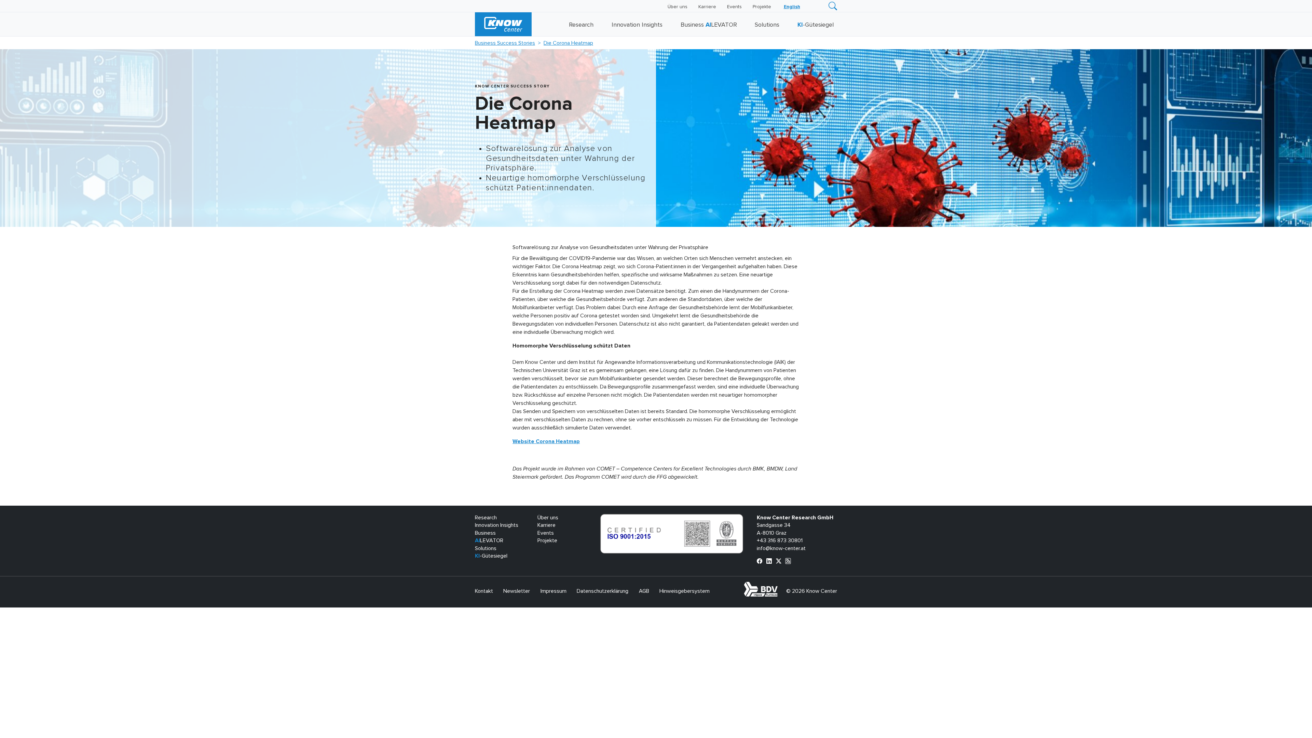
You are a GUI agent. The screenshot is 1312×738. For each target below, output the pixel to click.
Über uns (677, 6)
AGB (644, 591)
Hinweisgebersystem (684, 591)
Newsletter (516, 591)
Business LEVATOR (709, 25)
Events (734, 6)
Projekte (762, 6)
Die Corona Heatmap (568, 43)
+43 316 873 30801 (780, 540)
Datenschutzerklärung (602, 591)
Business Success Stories (505, 43)
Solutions (767, 25)
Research (581, 25)
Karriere (707, 6)
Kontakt (484, 591)
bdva (779, 585)
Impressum (553, 591)
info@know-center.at (781, 548)
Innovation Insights (637, 25)
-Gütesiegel (815, 25)
